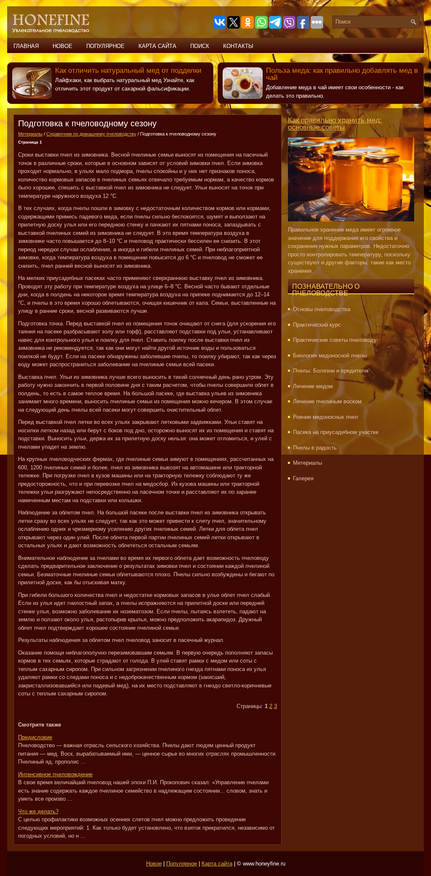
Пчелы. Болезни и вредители (330, 370)
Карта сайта (157, 46)
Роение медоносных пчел (325, 417)
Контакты (238, 46)
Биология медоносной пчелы (330, 355)
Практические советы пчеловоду (335, 340)
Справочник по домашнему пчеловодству (91, 133)
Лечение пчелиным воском (327, 401)
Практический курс (317, 325)
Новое (62, 46)
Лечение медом (313, 386)
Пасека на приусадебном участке (335, 432)
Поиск (199, 46)
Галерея (303, 478)
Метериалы (30, 133)
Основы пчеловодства (321, 309)
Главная (26, 46)
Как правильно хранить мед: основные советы (335, 123)
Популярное (105, 46)
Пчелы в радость (315, 448)
